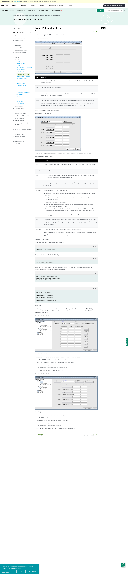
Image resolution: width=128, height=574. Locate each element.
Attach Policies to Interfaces (23, 76)
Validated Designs (43, 10)
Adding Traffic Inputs (21, 78)
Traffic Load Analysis (21, 90)
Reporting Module (21, 83)
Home (14, 15)
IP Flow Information (21, 85)
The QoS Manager (21, 69)
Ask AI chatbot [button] (16, 1)
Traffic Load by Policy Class (23, 92)
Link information (20, 87)
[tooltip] (103, 28)
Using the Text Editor (21, 81)
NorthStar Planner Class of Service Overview (23, 62)
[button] (123, 565)
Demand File (20, 101)
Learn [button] (70, 5)
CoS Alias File (20, 94)
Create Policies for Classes (23, 74)
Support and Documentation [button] (56, 5)
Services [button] (33, 5)
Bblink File (19, 96)
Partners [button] (42, 5)
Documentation (8, 11)
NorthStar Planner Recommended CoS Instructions (24, 66)
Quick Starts (31, 10)
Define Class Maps (21, 71)
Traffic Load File (20, 103)
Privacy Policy (5, 572)
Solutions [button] (13, 5)
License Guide (21, 10)
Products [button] (23, 5)
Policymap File (20, 99)
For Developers (57, 10)
